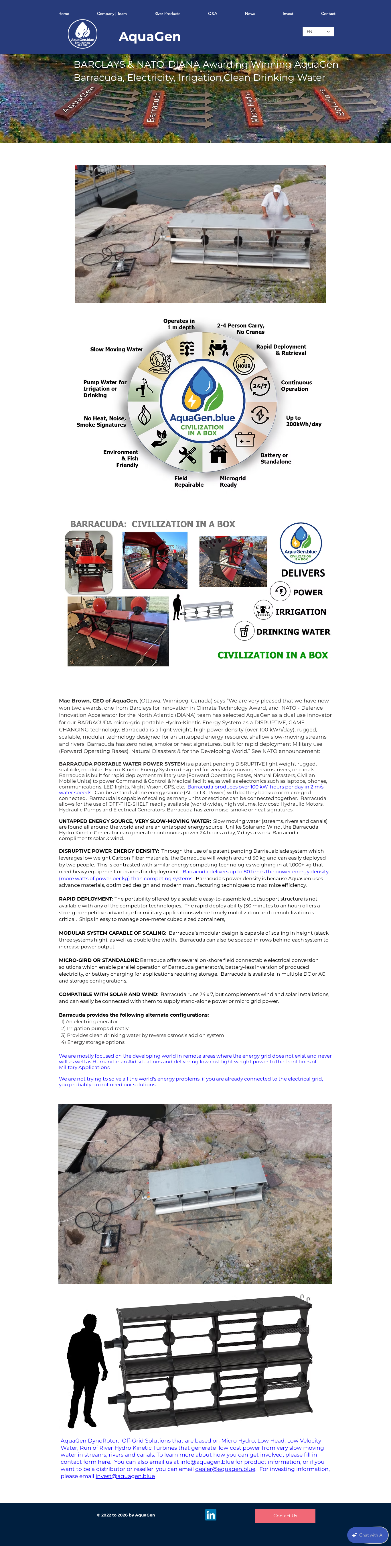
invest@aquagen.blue (125, 1476)
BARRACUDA (94, 722)
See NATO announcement (285, 751)
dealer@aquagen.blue (225, 1469)
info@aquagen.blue (207, 1462)
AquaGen (150, 36)
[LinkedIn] (210, 1514)
